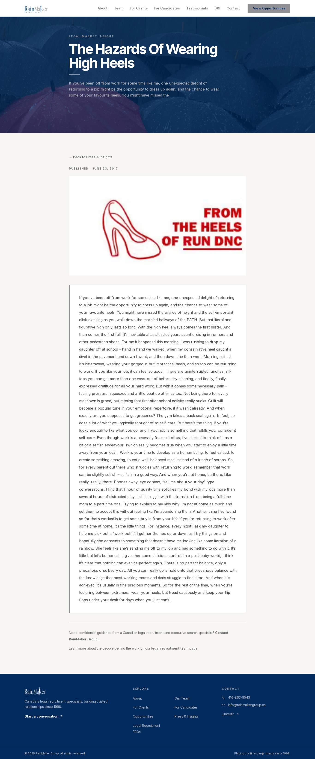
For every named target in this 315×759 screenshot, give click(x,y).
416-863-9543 (239, 697)
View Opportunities (269, 8)
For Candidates (167, 8)
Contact (233, 8)
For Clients (139, 8)
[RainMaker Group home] (36, 8)
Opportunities (143, 716)
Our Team (182, 698)
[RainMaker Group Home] (72, 691)
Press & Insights (186, 716)
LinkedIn (228, 714)
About (103, 8)
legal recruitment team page (174, 648)
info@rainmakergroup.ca (247, 705)
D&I (217, 8)
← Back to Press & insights (91, 157)
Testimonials (197, 8)
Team (118, 8)
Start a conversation (41, 716)
